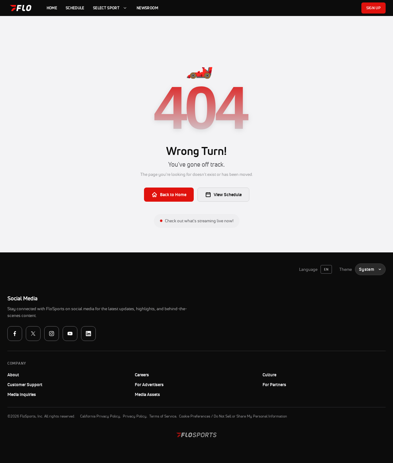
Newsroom (147, 8)
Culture (269, 375)
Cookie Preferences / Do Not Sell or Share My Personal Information (233, 416)
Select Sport (106, 8)
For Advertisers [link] (149, 384)
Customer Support (41, 384)
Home (52, 8)
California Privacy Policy (100, 416)
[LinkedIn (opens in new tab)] (88, 333)
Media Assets (147, 394)
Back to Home (173, 194)
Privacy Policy (134, 416)
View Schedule (228, 194)
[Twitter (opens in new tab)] (33, 333)
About (13, 375)
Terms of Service (162, 416)
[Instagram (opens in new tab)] (51, 333)
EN (326, 269)
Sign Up (373, 8)
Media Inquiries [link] (21, 394)
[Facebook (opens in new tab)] (14, 333)
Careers (142, 375)
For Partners (274, 384)
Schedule (75, 8)
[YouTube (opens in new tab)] (70, 333)
